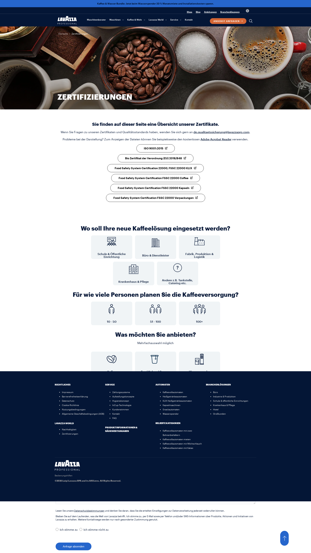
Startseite (63, 33)
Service (174, 19)
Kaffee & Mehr (134, 19)
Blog (198, 12)
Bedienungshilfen (63, 475)
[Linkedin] (251, 464)
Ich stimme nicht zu (96, 529)
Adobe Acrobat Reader (215, 139)
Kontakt (189, 19)
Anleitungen (210, 12)
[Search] (251, 21)
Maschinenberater (96, 19)
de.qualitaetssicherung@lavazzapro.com (221, 132)
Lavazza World (156, 19)
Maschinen (115, 19)
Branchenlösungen (230, 12)
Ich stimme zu (69, 529)
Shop (189, 12)
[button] (288, 538)
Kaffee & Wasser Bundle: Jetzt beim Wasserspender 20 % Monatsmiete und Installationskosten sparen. (155, 3)
